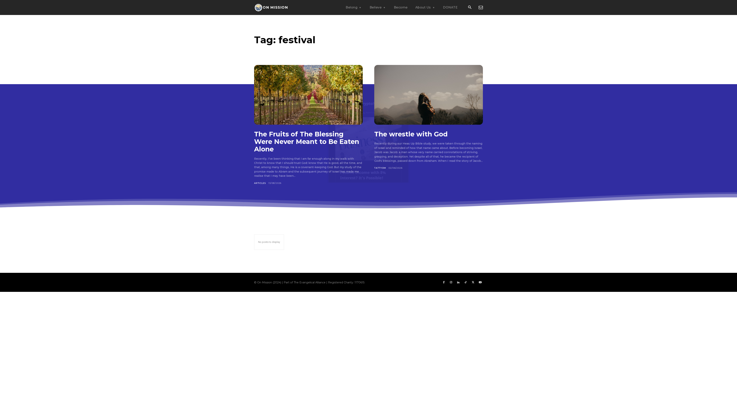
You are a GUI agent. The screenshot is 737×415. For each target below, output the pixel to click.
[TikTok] (465, 282)
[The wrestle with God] (428, 95)
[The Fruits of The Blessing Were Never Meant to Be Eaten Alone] (308, 95)
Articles (260, 183)
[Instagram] (451, 282)
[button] (469, 7)
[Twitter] (473, 282)
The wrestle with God (411, 134)
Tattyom (380, 168)
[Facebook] (443, 282)
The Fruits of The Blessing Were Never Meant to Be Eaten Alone (306, 141)
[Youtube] (480, 282)
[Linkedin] (458, 282)
